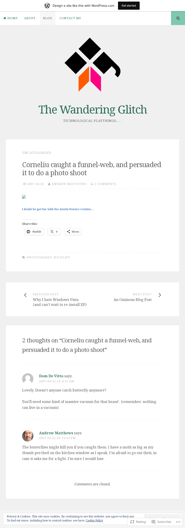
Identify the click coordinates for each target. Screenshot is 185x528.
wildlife (61, 257)
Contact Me (70, 18)
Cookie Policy (94, 520)
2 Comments (105, 184)
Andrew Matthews (69, 184)
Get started (129, 5)
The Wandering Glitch (92, 109)
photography (39, 257)
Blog (47, 18)
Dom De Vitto (51, 375)
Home (12, 18)
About (30, 18)
